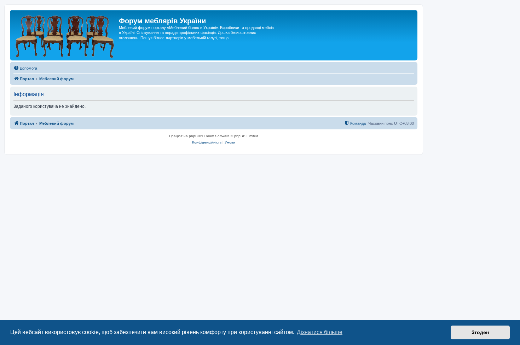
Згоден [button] (480, 332)
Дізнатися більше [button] (319, 332)
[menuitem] (25, 68)
